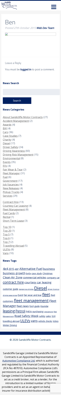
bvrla (28, 273)
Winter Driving (10, 325)
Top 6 (6, 238)
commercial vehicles (34, 277)
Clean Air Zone (12, 277)
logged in (25, 69)
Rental (6, 217)
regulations (48, 312)
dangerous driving (26, 289)
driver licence (53, 289)
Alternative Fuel (30, 269)
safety (42, 316)
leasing (9, 310)
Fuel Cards (9, 213)
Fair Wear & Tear (13, 169)
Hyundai (44, 306)
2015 (11, 269)
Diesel (6, 143)
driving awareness (10, 295)
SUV (54, 316)
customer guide (10, 289)
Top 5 (6, 234)
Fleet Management (14, 209)
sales (48, 316)
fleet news (23, 306)
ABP (17, 269)
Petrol (20, 311)
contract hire (13, 282)
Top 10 (7, 227)
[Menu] (53, 7)
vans (34, 321)
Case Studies (10, 136)
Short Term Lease (13, 220)
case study (36, 273)
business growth (14, 273)
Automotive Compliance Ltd (18, 360)
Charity (7, 139)
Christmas (48, 273)
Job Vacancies (11, 184)
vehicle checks (45, 321)
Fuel (5, 177)
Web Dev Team (45, 28)
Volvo (55, 321)
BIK (5, 128)
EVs (5, 166)
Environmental (11, 158)
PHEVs (29, 311)
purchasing (38, 311)
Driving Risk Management (18, 154)
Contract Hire (11, 202)
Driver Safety (10, 147)
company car (53, 277)
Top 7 (6, 242)
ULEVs (6, 249)
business (49, 269)
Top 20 (7, 230)
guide (37, 306)
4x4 (5, 269)
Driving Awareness (14, 151)
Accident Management (16, 121)
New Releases (11, 188)
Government (10, 181)
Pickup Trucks (11, 192)
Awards (7, 124)
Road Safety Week (26, 316)
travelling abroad (11, 321)
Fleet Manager (11, 173)
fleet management (31, 300)
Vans (6, 253)
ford (31, 306)
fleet (46, 294)
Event (20, 295)
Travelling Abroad (13, 245)
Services (7, 196)
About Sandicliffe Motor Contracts (23, 117)
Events (7, 162)
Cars (5, 132)
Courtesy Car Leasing (15, 205)
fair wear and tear (33, 295)
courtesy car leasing (37, 282)
